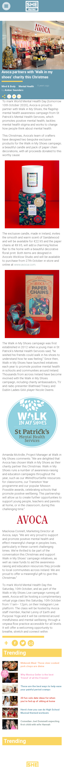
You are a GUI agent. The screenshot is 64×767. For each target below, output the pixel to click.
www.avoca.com (24, 264)
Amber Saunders (14, 90)
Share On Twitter (14, 96)
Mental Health (26, 86)
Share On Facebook (9, 96)
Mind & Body (9, 86)
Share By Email (19, 96)
